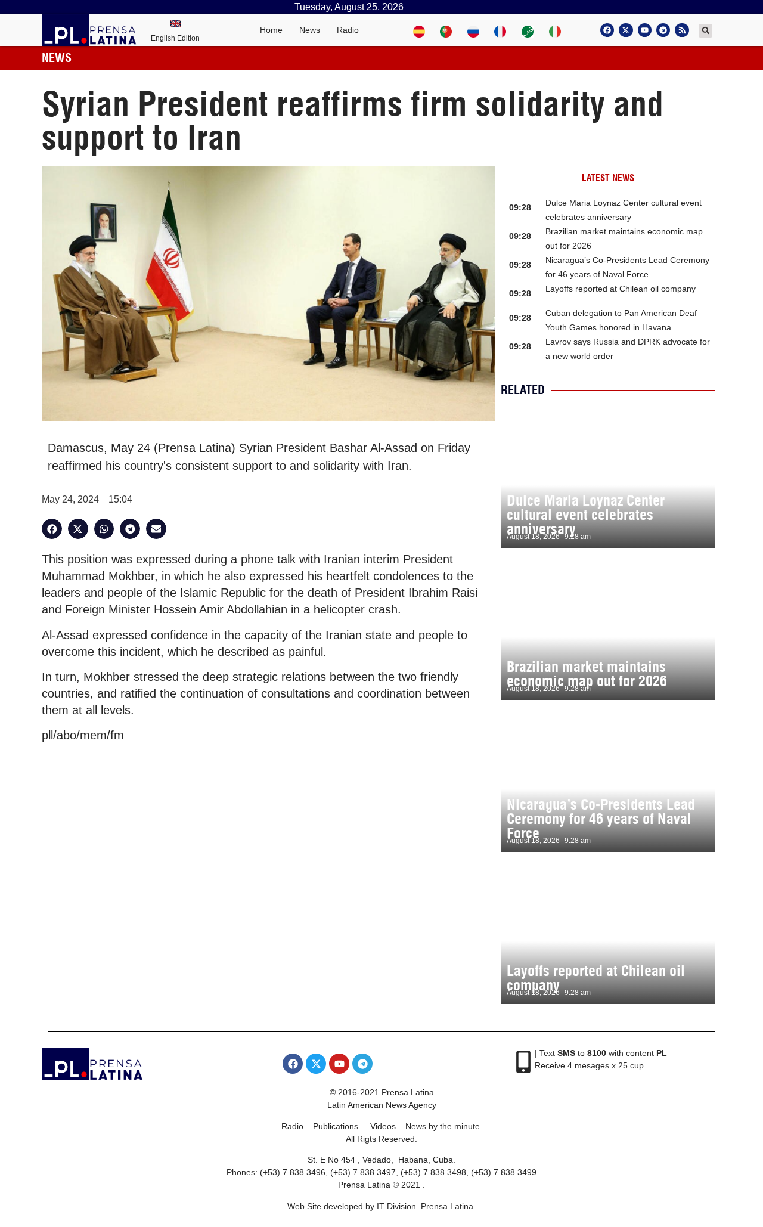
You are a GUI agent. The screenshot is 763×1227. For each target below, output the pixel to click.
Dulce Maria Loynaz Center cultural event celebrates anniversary (586, 514)
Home (271, 30)
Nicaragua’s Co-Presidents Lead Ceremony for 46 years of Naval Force (601, 818)
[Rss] (681, 30)
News (309, 30)
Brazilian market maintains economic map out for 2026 (587, 674)
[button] (705, 31)
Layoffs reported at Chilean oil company (620, 288)
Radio (348, 30)
